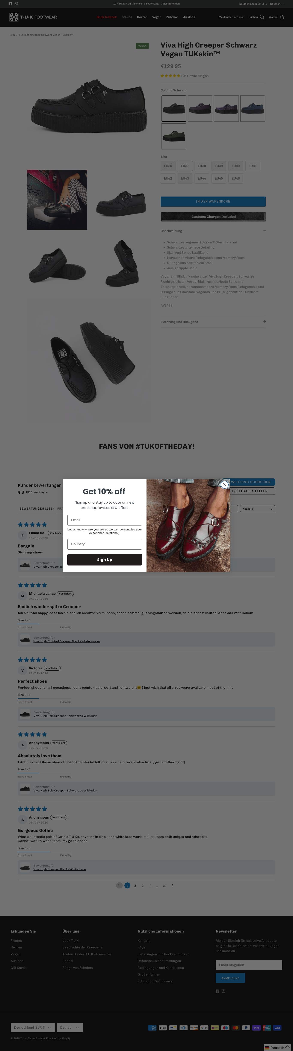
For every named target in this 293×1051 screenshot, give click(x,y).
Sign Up (104, 559)
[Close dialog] (224, 485)
